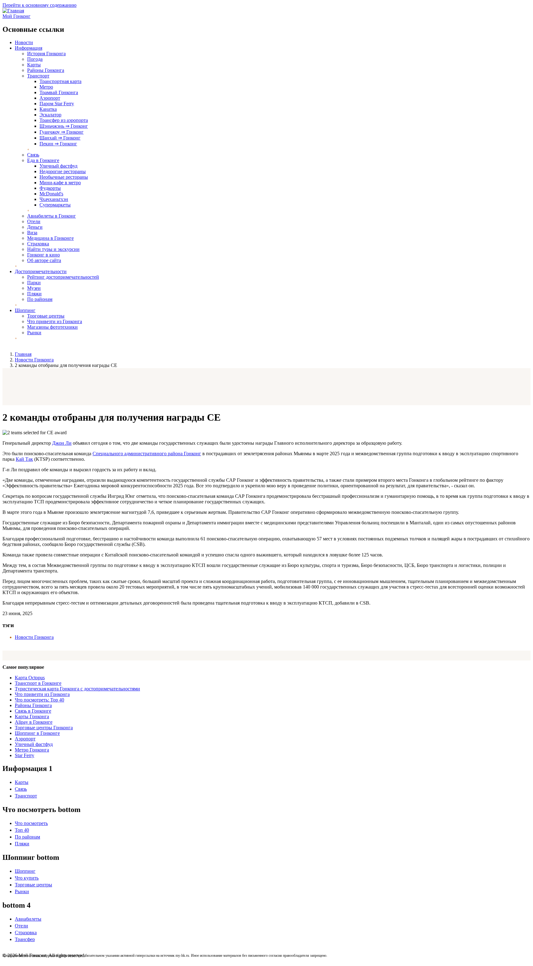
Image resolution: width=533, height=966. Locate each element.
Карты (34, 64)
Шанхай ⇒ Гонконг (60, 137)
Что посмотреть (31, 823)
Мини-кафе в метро (60, 182)
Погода (35, 59)
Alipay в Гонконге (33, 722)
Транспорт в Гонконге (38, 683)
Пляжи (34, 293)
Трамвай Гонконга (58, 92)
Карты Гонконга (32, 716)
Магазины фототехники (52, 327)
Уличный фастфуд (58, 166)
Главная (23, 354)
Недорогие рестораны (62, 171)
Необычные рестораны (63, 177)
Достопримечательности (41, 271)
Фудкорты (50, 188)
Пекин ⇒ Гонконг (58, 143)
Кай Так (24, 459)
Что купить (27, 878)
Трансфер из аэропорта (63, 120)
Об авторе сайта (44, 260)
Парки (34, 282)
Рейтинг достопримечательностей (63, 277)
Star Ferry (24, 755)
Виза (32, 232)
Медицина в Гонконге (50, 238)
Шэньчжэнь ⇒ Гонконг (63, 126)
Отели (33, 221)
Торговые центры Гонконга (44, 727)
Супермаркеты (55, 204)
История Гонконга (46, 53)
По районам (39, 299)
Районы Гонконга (45, 70)
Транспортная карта (60, 81)
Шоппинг (25, 310)
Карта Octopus (30, 677)
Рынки (34, 332)
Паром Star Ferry (56, 103)
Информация (28, 48)
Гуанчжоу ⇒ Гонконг (61, 132)
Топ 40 (22, 830)
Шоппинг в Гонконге (37, 733)
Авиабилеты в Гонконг (51, 216)
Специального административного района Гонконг (147, 453)
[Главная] (13, 10)
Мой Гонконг (16, 16)
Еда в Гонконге (43, 160)
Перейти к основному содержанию (39, 5)
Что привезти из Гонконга (54, 321)
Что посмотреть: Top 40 (39, 699)
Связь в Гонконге (33, 711)
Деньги (35, 227)
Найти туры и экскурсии (53, 249)
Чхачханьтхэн (53, 199)
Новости (24, 42)
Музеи (34, 288)
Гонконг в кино (43, 254)
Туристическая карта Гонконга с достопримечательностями (77, 688)
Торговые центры (45, 316)
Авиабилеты (28, 919)
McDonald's (51, 193)
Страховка (38, 243)
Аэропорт (49, 98)
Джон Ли (62, 443)
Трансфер (25, 939)
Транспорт (38, 75)
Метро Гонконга (32, 749)
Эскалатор (50, 114)
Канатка (48, 109)
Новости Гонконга (34, 359)
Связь (33, 154)
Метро (46, 87)
